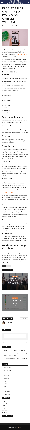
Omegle (19, 427)
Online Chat (5, 6)
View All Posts (24, 318)
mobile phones (5, 261)
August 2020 (6, 378)
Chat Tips (9, 266)
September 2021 (7, 367)
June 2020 (6, 383)
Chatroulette (7, 192)
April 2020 (6, 389)
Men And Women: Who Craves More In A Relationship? (15, 358)
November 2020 (7, 373)
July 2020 (6, 381)
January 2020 (7, 394)
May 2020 (6, 386)
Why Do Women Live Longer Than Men (12, 355)
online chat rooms (22, 54)
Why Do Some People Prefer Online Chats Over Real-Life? (15, 281)
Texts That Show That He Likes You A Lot (12, 361)
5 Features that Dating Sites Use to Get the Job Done (15, 350)
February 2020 (7, 391)
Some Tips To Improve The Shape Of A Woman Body (15, 353)
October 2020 (7, 375)
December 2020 (7, 370)
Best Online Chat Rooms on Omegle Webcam (15, 302)
